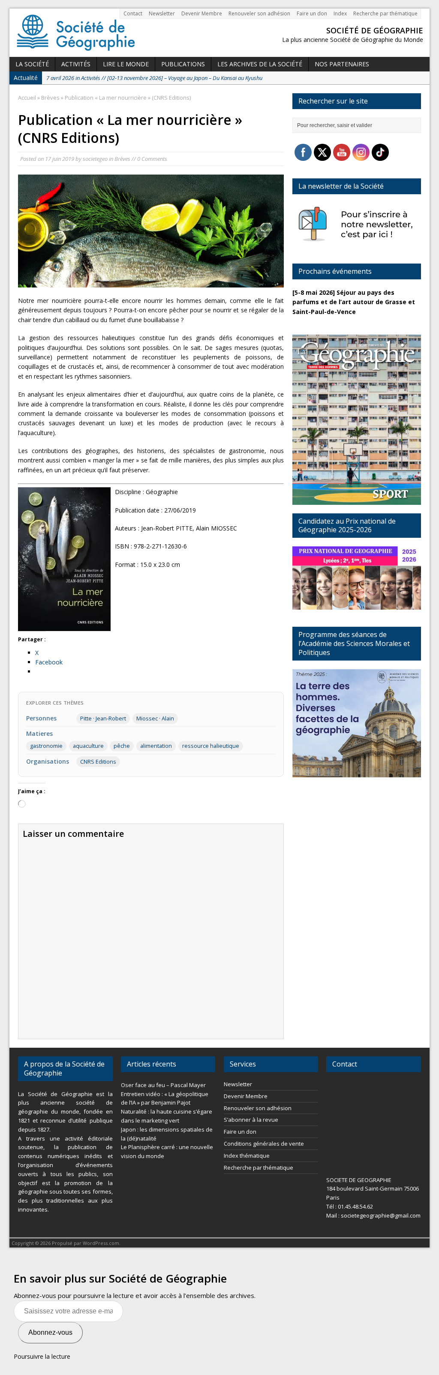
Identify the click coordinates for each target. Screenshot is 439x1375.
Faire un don (312, 13)
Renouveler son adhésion (259, 13)
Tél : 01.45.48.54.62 (349, 1206)
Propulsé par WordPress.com (85, 1243)
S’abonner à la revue (251, 1119)
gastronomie (46, 746)
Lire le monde (126, 64)
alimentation (156, 746)
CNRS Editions (98, 761)
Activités (75, 64)
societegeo (95, 159)
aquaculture (88, 746)
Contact (132, 13)
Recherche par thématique (385, 13)
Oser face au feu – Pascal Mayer (163, 1085)
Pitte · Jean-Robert (103, 718)
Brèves (122, 159)
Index (340, 13)
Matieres (39, 733)
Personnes (41, 718)
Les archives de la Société (259, 64)
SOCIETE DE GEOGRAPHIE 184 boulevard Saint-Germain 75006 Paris (372, 1189)
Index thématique (247, 1155)
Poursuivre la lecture (42, 1356)
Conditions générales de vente (264, 1143)
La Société (32, 64)
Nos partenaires (342, 64)
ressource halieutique (210, 746)
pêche (122, 746)
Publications (183, 64)
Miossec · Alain (155, 718)
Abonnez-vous (50, 1332)
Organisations (47, 761)
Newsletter (162, 13)
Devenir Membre (201, 13)
